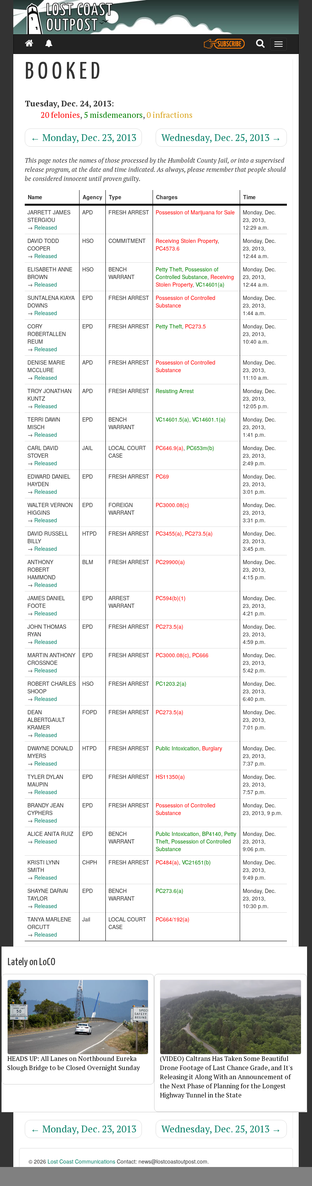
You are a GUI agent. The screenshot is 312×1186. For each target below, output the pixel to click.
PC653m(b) (200, 448)
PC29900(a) (170, 562)
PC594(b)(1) (171, 598)
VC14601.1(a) (209, 419)
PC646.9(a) (169, 448)
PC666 (200, 655)
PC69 (162, 476)
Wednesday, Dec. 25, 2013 (221, 137)
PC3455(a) (169, 533)
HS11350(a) (170, 776)
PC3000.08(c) (172, 505)
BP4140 (211, 833)
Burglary (212, 748)
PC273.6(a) (169, 890)
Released (45, 227)
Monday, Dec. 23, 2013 (83, 137)
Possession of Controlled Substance (187, 273)
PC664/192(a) (172, 919)
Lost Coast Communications (81, 1161)
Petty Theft (169, 269)
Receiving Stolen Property (187, 240)
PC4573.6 (168, 248)
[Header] (156, 17)
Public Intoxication (177, 748)
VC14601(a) (210, 284)
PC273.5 (195, 326)
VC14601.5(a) (172, 419)
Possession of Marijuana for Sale (195, 212)
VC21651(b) (196, 862)
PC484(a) (167, 862)
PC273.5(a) (199, 533)
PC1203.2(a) (171, 683)
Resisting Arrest (175, 391)
